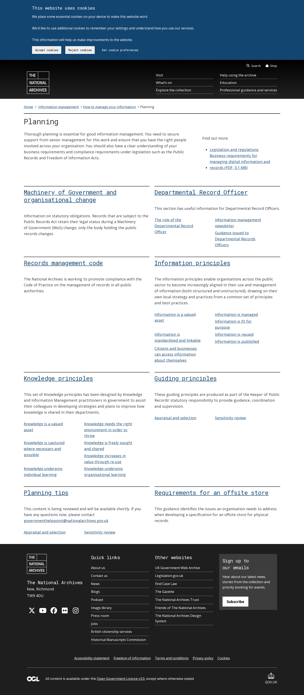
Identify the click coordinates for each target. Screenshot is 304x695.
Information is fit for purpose (233, 324)
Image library (101, 608)
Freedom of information (132, 658)
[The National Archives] (38, 82)
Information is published (237, 341)
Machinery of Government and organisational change (70, 195)
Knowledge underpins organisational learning (105, 471)
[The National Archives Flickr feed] (65, 610)
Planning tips (46, 492)
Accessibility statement (91, 658)
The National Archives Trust (177, 599)
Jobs (94, 623)
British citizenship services (111, 631)
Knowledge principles (58, 378)
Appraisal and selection (175, 417)
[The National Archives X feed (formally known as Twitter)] (32, 610)
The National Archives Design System (178, 618)
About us (98, 568)
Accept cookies (46, 50)
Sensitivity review (230, 417)
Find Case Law (166, 583)
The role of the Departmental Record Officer (173, 225)
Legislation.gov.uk (169, 575)
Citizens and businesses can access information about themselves (175, 354)
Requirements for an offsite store (211, 492)
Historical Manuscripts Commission (118, 639)
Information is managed (236, 314)
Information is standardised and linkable (177, 337)
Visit (159, 75)
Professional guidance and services (248, 90)
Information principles (192, 263)
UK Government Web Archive (177, 568)
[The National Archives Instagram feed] (76, 610)
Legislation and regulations (234, 149)
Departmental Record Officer (201, 192)
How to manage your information (109, 107)
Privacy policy (203, 658)
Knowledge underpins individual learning (43, 471)
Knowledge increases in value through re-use (105, 458)
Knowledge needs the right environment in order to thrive (108, 429)
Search (256, 66)
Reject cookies (80, 50)
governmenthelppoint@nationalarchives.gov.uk (66, 520)
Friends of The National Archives (180, 608)
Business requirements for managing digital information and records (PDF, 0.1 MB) (240, 161)
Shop (273, 66)
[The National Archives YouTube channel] (43, 610)
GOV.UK (271, 682)
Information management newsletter (238, 222)
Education (228, 82)
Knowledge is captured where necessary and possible (44, 448)
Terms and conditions (172, 658)
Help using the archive (238, 75)
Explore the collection (173, 90)
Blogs (95, 591)
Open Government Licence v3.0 (121, 678)
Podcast (97, 599)
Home (28, 107)
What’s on (164, 82)
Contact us (99, 575)
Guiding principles (185, 378)
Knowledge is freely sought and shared (108, 445)
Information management (58, 107)
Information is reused (234, 334)
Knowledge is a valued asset (43, 426)
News (95, 583)
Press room (100, 615)
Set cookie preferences (120, 50)
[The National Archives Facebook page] (54, 610)
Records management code (63, 263)
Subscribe (235, 601)
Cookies (224, 658)
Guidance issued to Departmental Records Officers (235, 238)
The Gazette (164, 591)
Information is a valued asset (175, 317)
